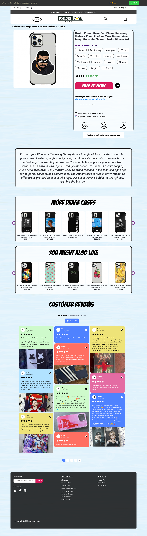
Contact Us (101, 480)
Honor (122, 62)
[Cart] (125, 19)
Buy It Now (94, 85)
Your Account (102, 485)
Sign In (123, 8)
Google (110, 50)
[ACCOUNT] (131, 8)
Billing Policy (66, 499)
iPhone (81, 50)
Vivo (123, 50)
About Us (65, 480)
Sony (108, 56)
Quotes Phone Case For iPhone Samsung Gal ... (73, 287)
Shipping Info (66, 485)
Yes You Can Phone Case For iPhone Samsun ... (27, 287)
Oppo (94, 68)
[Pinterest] (25, 490)
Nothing (122, 56)
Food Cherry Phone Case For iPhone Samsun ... (97, 287)
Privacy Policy (66, 483)
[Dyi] (37, 18)
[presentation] (14, 223)
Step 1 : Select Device (86, 45)
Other (107, 68)
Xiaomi (81, 56)
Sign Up (117, 8)
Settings (113, 3)
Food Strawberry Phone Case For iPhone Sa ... (50, 287)
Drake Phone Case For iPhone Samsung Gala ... (26, 236)
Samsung (95, 50)
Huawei (81, 68)
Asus (97, 62)
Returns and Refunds (69, 488)
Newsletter (18, 477)
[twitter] (20, 490)
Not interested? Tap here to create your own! (103, 135)
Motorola (82, 62)
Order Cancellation (68, 491)
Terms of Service (67, 494)
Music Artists (47, 27)
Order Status (102, 483)
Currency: (29, 8)
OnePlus (94, 56)
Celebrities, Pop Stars (24, 27)
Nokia (109, 62)
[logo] (70, 19)
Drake (61, 27)
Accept (134, 3)
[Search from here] (106, 19)
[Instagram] (15, 490)
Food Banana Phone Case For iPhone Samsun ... (120, 287)
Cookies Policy (66, 497)
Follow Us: (17, 487)
